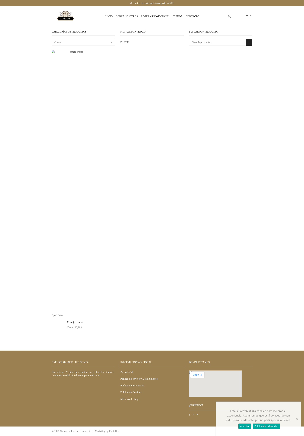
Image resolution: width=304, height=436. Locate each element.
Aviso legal (126, 372)
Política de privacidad (132, 385)
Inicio (109, 16)
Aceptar (244, 426)
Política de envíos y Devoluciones (139, 378)
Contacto (192, 16)
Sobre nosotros (127, 16)
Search (249, 42)
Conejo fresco (75, 322)
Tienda (177, 16)
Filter (124, 42)
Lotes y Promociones (155, 16)
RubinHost (114, 431)
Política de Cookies (130, 392)
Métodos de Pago (129, 399)
